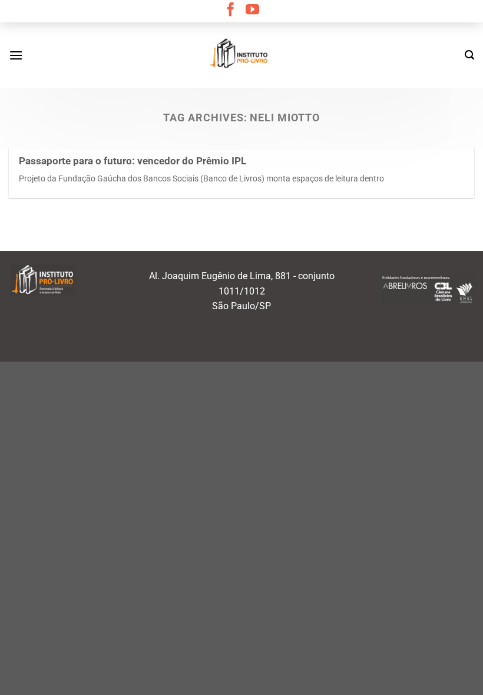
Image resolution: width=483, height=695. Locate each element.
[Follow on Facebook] (230, 10)
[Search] (469, 55)
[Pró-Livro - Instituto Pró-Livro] (241, 55)
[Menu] (16, 55)
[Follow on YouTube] (252, 10)
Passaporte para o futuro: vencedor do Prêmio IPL (132, 161)
